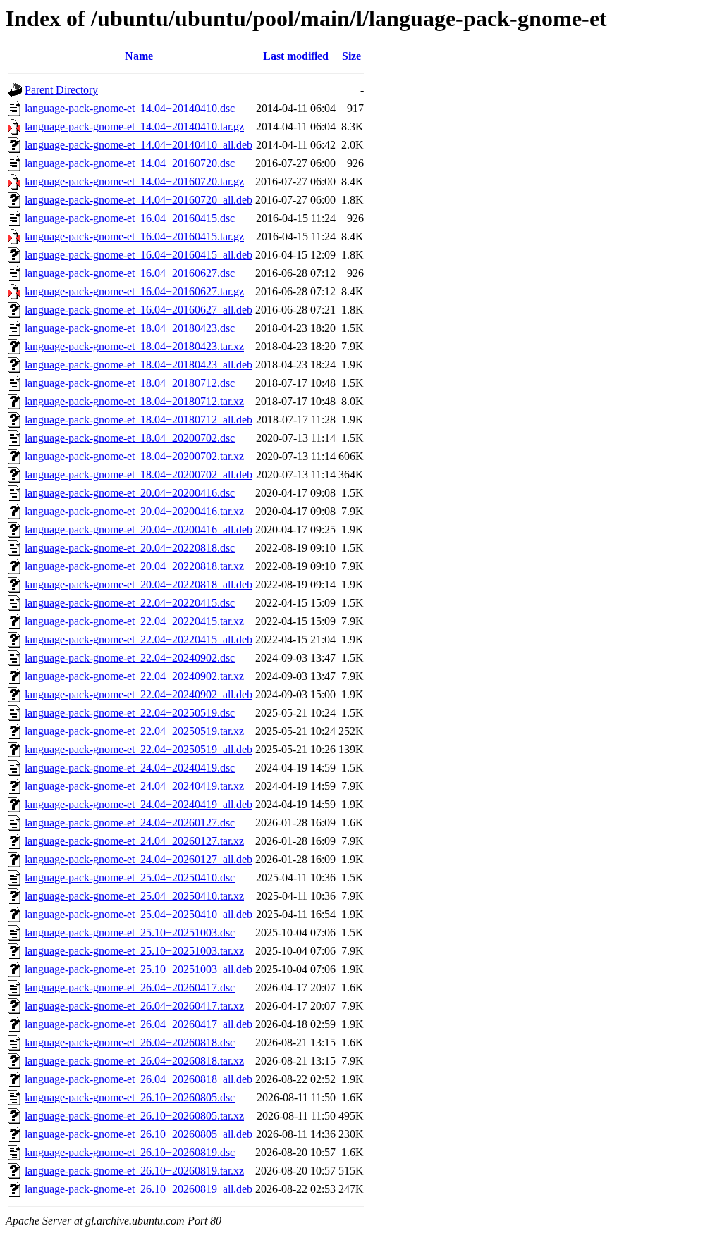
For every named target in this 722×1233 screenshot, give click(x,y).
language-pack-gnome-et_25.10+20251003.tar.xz (134, 951)
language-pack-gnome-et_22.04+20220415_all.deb (138, 639)
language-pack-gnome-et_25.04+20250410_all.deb (138, 914)
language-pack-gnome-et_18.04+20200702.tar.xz (134, 456)
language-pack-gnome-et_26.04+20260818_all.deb (138, 1079)
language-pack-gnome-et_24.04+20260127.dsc (130, 823)
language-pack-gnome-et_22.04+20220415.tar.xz (134, 621)
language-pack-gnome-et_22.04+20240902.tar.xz (134, 676)
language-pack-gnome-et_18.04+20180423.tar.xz (134, 346)
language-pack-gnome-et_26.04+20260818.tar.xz (134, 1061)
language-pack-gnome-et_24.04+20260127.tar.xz (134, 841)
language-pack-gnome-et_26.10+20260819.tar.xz (134, 1171)
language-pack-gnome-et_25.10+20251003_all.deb (138, 969)
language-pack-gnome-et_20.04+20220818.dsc (130, 548)
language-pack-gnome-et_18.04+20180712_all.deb (138, 420)
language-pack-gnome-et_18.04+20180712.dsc (130, 383)
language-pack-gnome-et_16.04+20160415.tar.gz (134, 236)
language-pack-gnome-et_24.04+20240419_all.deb (138, 804)
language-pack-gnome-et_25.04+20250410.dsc (130, 878)
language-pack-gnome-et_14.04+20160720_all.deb (138, 200)
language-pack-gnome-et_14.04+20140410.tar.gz (134, 126)
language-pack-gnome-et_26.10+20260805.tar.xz (134, 1116)
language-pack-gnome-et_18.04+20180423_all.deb (138, 365)
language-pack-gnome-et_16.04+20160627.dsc (130, 273)
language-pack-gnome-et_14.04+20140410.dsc (130, 108)
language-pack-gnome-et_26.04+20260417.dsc (130, 987)
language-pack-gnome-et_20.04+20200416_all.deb (138, 529)
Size (351, 56)
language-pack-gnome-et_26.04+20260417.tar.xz (134, 1006)
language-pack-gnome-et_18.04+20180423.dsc (130, 328)
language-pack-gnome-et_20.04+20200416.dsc (130, 493)
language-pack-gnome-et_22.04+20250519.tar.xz (134, 731)
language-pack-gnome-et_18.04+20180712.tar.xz (134, 401)
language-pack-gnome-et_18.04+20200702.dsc (130, 438)
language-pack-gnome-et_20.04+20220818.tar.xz (134, 566)
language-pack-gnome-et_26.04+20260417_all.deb (138, 1024)
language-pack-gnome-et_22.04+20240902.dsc (130, 658)
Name (139, 56)
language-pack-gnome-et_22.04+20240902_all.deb (138, 694)
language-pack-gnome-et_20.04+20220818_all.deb (138, 584)
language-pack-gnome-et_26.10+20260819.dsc (130, 1152)
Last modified (296, 56)
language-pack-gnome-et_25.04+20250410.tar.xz (134, 896)
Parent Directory (61, 90)
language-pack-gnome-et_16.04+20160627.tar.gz (134, 291)
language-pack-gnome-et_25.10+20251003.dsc (130, 932)
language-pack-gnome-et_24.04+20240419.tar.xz (134, 786)
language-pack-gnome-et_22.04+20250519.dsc (130, 713)
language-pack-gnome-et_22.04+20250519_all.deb (138, 749)
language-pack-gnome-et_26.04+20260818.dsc (130, 1042)
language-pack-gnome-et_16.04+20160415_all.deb (138, 255)
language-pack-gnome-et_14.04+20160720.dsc (130, 163)
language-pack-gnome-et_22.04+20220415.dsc (130, 603)
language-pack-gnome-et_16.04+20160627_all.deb (138, 310)
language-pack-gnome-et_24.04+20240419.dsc (130, 768)
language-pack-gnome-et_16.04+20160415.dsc (130, 218)
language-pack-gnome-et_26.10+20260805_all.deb (138, 1134)
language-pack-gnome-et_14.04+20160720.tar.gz (134, 181)
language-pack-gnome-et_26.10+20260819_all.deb (138, 1189)
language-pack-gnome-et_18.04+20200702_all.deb (138, 475)
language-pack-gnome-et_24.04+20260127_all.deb (138, 859)
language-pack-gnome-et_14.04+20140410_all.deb (138, 145)
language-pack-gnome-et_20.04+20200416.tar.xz (134, 511)
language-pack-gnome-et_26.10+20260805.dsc (130, 1097)
